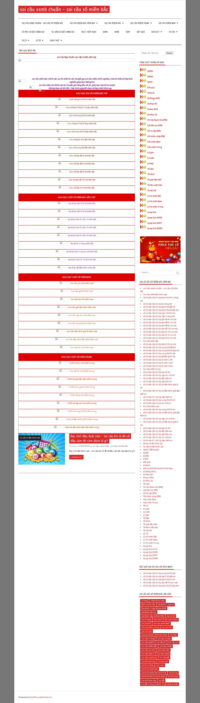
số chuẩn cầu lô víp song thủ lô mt (159, 400)
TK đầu (150, 169)
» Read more (76, 457)
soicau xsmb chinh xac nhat (154, 635)
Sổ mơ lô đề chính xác (33, 32)
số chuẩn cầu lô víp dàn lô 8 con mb (159, 344)
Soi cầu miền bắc (112, 23)
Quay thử (54, 40)
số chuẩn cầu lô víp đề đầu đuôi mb (159, 356)
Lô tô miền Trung (155, 207)
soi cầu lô (161, 642)
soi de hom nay (148, 661)
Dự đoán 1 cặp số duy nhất (153, 608)
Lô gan (150, 152)
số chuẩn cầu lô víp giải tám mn (157, 434)
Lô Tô (38, 40)
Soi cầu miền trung (139, 23)
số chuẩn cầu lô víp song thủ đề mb (159, 347)
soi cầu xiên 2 (147, 654)
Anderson (47, 697)
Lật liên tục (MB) (154, 125)
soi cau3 (158, 619)
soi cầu (173, 635)
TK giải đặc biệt (154, 179)
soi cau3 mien (171, 619)
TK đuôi (151, 174)
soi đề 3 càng (147, 684)
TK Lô (24, 40)
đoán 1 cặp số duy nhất (167, 684)
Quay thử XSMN (154, 228)
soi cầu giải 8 (147, 642)
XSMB (105, 32)
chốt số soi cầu (157, 600)
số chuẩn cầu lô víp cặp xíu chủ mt (159, 375)
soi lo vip (173, 673)
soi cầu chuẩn (164, 638)
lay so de (171, 616)
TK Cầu (172, 32)
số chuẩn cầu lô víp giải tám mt (157, 381)
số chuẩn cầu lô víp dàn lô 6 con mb (159, 338)
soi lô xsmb (173, 676)
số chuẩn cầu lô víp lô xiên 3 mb (158, 363)
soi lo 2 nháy (147, 665)
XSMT (128, 32)
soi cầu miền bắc (149, 646)
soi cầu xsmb (163, 654)
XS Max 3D (152, 114)
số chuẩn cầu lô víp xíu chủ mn (157, 437)
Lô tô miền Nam (154, 201)
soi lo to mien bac (149, 669)
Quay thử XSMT (154, 223)
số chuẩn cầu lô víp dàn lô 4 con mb (159, 335)
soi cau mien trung (150, 627)
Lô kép (150, 163)
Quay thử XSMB (154, 217)
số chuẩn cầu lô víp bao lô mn (157, 428)
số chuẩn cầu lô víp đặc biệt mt (157, 378)
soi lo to (160, 665)
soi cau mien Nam (161, 623)
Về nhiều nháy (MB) (156, 136)
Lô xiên (150, 158)
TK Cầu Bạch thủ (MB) (157, 120)
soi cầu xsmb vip (149, 657)
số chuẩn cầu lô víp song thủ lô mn (159, 409)
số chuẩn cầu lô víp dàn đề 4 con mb (159, 319)
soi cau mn (167, 627)
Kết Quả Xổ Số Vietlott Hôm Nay (158, 468)
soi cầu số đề (166, 646)
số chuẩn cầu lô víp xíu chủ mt (157, 403)
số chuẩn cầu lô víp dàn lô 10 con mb (160, 332)
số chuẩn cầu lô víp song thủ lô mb (159, 353)
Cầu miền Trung (154, 147)
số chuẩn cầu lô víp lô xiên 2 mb (158, 360)
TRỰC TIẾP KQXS (88, 32)
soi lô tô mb (147, 676)
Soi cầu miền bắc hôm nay (82, 23)
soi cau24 (146, 623)
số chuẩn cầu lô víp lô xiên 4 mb (158, 366)
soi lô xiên (160, 676)
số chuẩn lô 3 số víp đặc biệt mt (157, 397)
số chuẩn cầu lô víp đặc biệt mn (157, 431)
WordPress (34, 697)
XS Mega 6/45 (153, 98)
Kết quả (141, 32)
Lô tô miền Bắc (154, 196)
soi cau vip (146, 631)
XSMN (116, 32)
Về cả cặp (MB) (154, 131)
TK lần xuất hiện (154, 185)
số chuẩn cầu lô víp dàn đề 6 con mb (159, 322)
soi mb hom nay (148, 680)
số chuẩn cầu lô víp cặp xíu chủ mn (159, 418)
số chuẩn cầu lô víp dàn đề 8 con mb (159, 325)
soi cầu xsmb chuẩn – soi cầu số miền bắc (64, 9)
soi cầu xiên (163, 650)
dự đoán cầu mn (148, 612)
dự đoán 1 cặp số (166, 604)
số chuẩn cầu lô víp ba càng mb (157, 304)
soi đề (161, 680)
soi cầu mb (173, 642)
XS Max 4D (152, 104)
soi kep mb (163, 661)
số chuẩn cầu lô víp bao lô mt (156, 372)
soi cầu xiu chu (148, 650)
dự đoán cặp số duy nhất (152, 616)
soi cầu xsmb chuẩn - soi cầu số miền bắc (110, 446)
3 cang (144, 600)
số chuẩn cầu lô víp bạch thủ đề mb (159, 307)
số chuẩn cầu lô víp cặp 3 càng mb (159, 316)
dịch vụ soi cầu (148, 604)
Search (169, 53)
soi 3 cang (146, 619)
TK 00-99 (151, 190)
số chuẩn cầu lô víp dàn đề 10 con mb (160, 328)
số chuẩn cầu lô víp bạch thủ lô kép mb (161, 310)
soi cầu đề (164, 657)
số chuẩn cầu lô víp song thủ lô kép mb (161, 350)
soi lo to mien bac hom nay (153, 673)
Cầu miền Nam (153, 142)
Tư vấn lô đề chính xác (63, 32)
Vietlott (155, 32)
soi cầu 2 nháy (148, 638)
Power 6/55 (152, 109)
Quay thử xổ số (150, 549)
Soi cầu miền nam (167, 23)
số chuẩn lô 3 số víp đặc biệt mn (157, 440)
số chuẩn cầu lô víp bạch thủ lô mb (159, 313)
